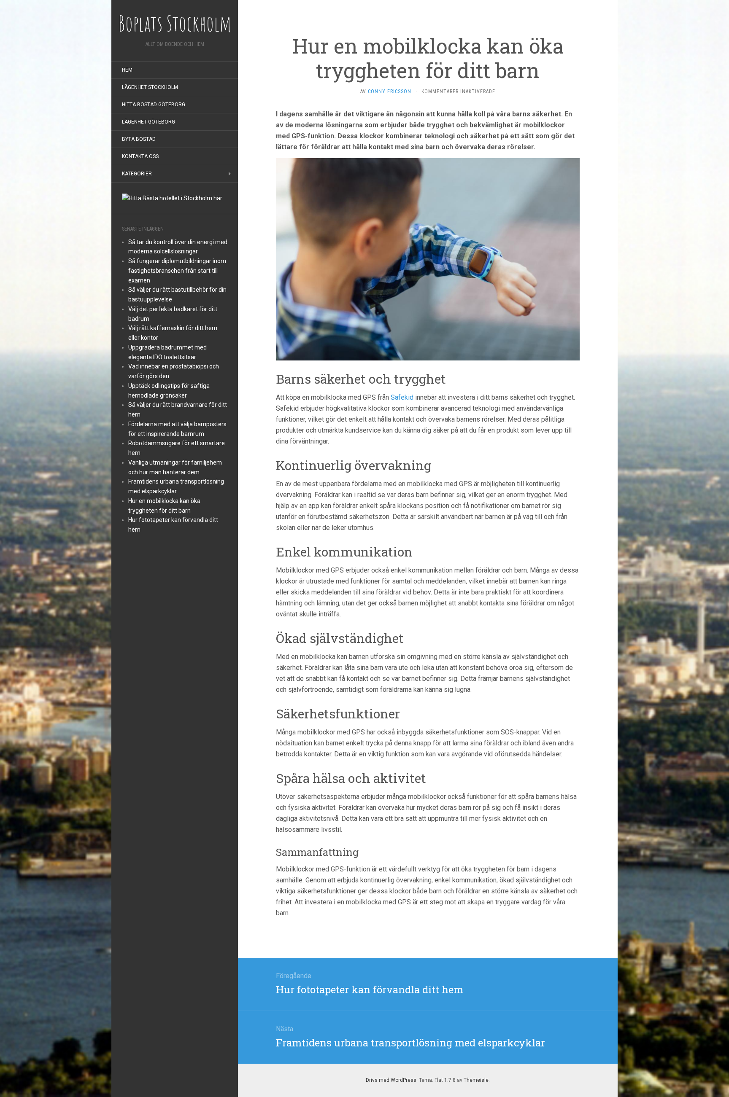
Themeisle (476, 1080)
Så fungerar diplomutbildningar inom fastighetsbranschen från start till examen (177, 271)
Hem (127, 70)
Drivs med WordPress (391, 1080)
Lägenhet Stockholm (150, 87)
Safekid (402, 397)
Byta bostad (139, 139)
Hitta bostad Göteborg (153, 105)
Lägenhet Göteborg (148, 122)
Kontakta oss (140, 156)
